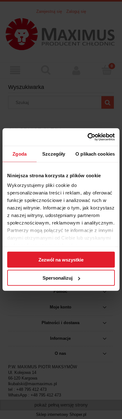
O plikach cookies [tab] (95, 153)
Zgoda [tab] (20, 153)
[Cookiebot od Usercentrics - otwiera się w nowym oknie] (88, 137)
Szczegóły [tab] (53, 153)
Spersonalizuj (58, 278)
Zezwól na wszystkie (61, 259)
